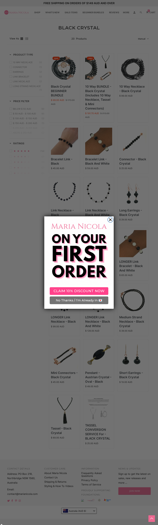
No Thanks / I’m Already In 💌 (79, 300)
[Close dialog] (110, 219)
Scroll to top (151, 518)
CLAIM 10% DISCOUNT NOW (79, 291)
